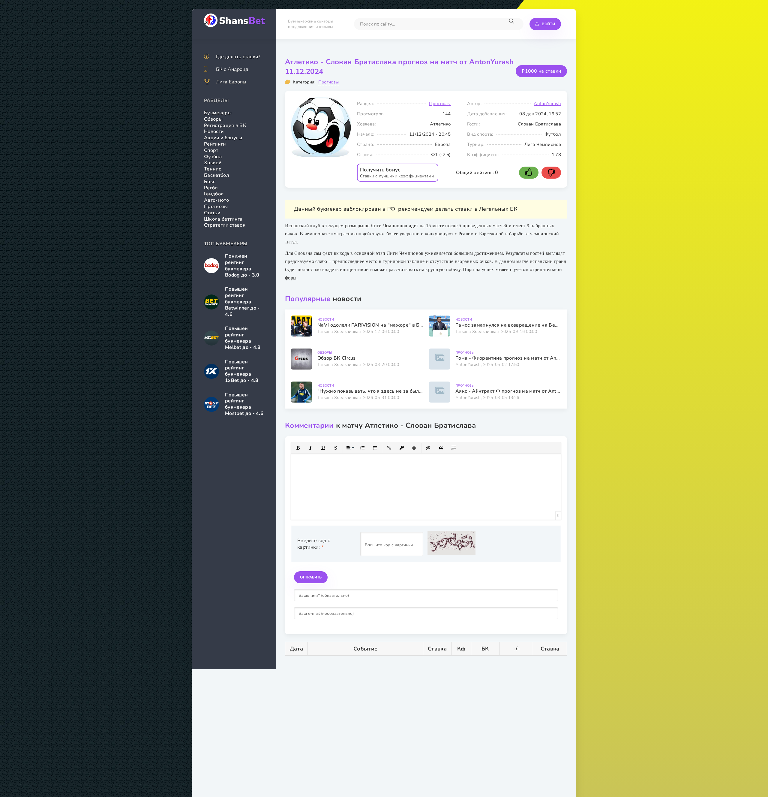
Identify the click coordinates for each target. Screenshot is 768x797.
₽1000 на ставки (541, 71)
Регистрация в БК (225, 125)
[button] (298, 448)
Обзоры (213, 119)
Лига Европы (231, 82)
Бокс (209, 181)
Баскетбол (216, 175)
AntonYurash (547, 104)
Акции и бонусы (223, 137)
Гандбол (214, 194)
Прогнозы (216, 206)
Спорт (211, 150)
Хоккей (212, 162)
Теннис (212, 169)
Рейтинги (215, 144)
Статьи (212, 213)
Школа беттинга (223, 219)
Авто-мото (216, 200)
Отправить (311, 577)
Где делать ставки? (238, 56)
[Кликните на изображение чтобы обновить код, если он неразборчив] (452, 544)
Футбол (213, 156)
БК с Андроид (232, 69)
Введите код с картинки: (313, 544)
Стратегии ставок (224, 225)
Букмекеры (218, 113)
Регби (211, 188)
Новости (214, 131)
